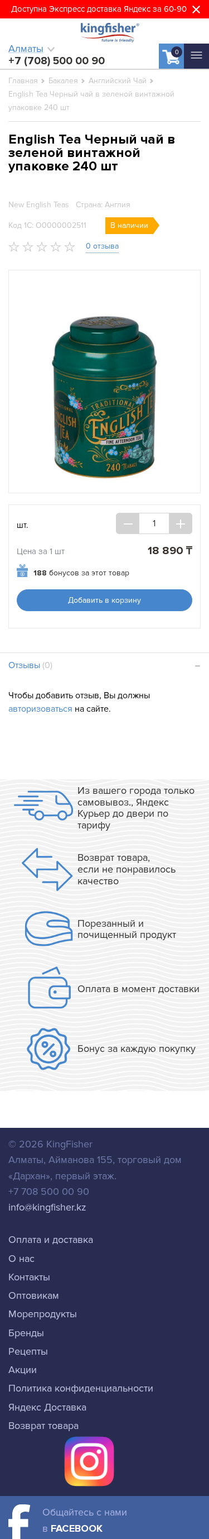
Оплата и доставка (50, 1239)
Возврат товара (43, 1425)
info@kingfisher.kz (47, 1207)
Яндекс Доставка (47, 1407)
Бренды (26, 1333)
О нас (21, 1258)
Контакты (29, 1277)
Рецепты (28, 1351)
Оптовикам (33, 1295)
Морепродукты (42, 1314)
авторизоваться (40, 708)
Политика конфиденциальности (80, 1388)
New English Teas (38, 204)
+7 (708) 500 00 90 (56, 61)
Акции (22, 1370)
